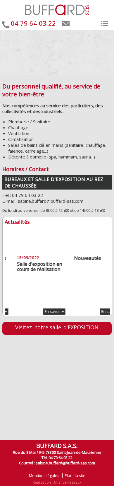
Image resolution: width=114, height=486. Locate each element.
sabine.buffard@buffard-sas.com (50, 201)
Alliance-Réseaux (67, 482)
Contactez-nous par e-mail (66, 24)
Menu (105, 22)
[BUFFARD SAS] (57, 16)
